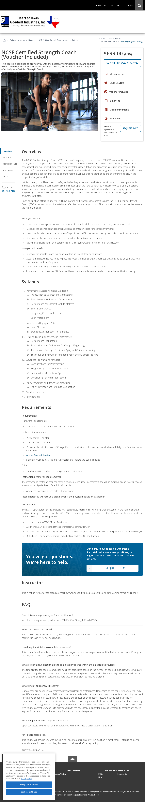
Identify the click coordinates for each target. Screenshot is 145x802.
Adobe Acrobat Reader (38, 455)
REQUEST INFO (130, 128)
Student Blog (122, 774)
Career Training (60, 774)
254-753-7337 (8, 191)
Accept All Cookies (29, 784)
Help (100, 777)
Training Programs (17, 40)
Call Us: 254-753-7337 (122, 63)
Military (101, 774)
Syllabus (7, 157)
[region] (28, 776)
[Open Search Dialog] (139, 5)
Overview (7, 151)
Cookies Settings (29, 792)
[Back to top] (72, 769)
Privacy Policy (93, 795)
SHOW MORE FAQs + (32, 750)
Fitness (31, 40)
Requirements (10, 163)
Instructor (8, 170)
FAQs (5, 176)
